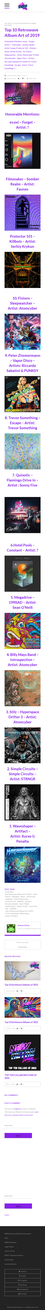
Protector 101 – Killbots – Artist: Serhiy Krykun (22, 241)
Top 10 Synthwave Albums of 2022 (21, 1022)
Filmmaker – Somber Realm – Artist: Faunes (22, 184)
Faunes (8, 897)
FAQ (6, 1238)
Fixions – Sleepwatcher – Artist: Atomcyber (22, 303)
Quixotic (28, 901)
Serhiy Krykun (10, 906)
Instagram (23, 1280)
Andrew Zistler (11, 78)
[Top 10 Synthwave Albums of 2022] (23, 1007)
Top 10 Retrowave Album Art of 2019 (19, 911)
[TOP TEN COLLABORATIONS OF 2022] (23, 1053)
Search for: (9, 1125)
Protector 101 (10, 901)
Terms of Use (10, 1251)
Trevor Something (12, 913)
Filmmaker (15, 897)
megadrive (9, 899)
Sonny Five (33, 906)
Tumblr (23, 1276)
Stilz (6, 909)
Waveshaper (24, 913)
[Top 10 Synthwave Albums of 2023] (23, 970)
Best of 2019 (13, 23)
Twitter (23, 1271)
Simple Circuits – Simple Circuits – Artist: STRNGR (23, 774)
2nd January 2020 (14, 75)
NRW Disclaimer (11, 1242)
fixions (22, 897)
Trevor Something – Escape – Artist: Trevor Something (24, 423)
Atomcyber (9, 892)
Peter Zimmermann (21, 899)
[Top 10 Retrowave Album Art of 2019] (11, 928)
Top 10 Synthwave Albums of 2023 (21, 984)
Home (20, 23)
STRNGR (12, 909)
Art (6, 23)
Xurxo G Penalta (11, 916)
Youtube (23, 1294)
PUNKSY (20, 901)
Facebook (23, 1285)
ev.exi (35, 894)
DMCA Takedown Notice (14, 1255)
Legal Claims (9, 1247)
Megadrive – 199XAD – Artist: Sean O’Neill (22, 602)
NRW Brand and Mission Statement (18, 1234)
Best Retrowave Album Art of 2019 (18, 894)
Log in (7, 1215)
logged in (17, 1109)
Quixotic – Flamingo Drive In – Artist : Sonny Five (22, 480)
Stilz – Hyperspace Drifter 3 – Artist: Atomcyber (24, 717)
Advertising (9, 1260)
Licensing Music (10, 1264)
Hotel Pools (31, 897)
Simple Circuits (22, 906)
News (25, 23)
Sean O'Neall (24, 904)
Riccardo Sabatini (11, 904)
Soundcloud (23, 1289)
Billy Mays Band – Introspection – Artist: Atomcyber (23, 659)
